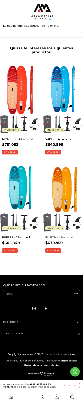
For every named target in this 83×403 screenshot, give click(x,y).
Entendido (70, 385)
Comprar (10, 152)
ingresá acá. (69, 360)
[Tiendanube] (41, 375)
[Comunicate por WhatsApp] (75, 372)
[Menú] (26, 396)
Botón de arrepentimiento (41, 365)
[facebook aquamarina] (46, 308)
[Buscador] (41, 396)
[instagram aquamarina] (34, 308)
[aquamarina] (11, 396)
